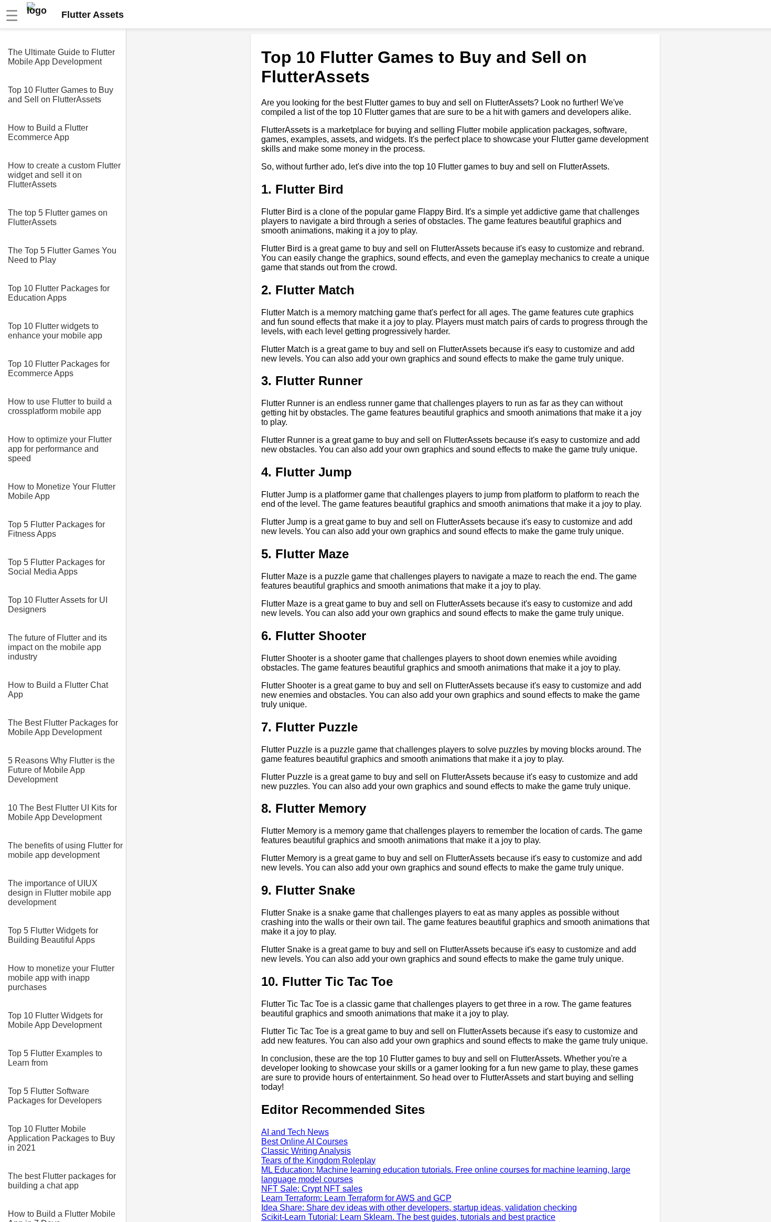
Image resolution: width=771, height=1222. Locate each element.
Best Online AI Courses (304, 1141)
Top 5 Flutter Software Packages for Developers (55, 1096)
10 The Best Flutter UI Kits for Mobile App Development (62, 812)
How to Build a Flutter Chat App (58, 690)
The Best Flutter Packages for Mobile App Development (63, 727)
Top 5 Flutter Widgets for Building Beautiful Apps (53, 935)
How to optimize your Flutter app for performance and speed (60, 449)
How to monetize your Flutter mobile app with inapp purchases (61, 978)
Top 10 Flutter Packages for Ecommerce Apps (59, 368)
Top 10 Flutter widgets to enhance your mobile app (55, 331)
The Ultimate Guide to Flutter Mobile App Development (61, 57)
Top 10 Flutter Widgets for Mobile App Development (55, 1020)
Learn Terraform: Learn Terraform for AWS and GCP (356, 1198)
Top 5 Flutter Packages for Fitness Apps (56, 529)
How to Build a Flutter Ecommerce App (48, 132)
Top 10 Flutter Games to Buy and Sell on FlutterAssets (60, 95)
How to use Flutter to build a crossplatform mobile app (60, 406)
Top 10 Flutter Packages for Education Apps (59, 293)
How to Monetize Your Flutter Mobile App (61, 491)
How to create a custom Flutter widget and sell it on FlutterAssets (64, 175)
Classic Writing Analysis (306, 1150)
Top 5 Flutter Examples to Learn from (55, 1058)
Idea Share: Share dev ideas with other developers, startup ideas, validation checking (419, 1207)
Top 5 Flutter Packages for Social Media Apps (56, 567)
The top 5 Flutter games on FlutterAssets (58, 217)
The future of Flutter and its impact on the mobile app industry (57, 647)
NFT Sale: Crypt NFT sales (311, 1188)
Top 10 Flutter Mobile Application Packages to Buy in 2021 (61, 1138)
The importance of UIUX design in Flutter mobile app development (59, 893)
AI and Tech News (295, 1132)
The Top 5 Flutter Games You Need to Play (62, 255)
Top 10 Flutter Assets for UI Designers (58, 605)
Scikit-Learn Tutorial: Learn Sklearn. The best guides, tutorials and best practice (408, 1217)
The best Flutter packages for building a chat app (62, 1181)
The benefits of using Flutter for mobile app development (65, 850)
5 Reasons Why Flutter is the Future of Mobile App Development (61, 770)
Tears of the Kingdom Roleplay (318, 1160)
